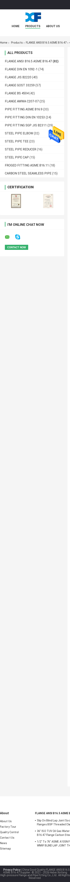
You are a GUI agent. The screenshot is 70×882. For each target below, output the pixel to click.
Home (15, 26)
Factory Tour (8, 826)
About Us (53, 26)
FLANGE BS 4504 (17, 93)
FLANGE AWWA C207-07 (22, 101)
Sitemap (5, 848)
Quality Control (9, 832)
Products (32, 26)
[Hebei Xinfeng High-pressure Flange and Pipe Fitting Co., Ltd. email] (10, 237)
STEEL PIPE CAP (17, 157)
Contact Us (7, 837)
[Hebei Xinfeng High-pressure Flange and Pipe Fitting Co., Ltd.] (35, 17)
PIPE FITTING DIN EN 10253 (25, 117)
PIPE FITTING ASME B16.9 (23, 109)
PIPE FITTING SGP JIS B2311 (26, 125)
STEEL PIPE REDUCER (20, 149)
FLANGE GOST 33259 (20, 85)
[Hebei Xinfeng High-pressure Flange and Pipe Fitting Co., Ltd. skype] (20, 237)
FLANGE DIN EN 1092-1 (21, 69)
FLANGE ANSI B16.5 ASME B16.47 (46, 42)
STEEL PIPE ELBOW (19, 133)
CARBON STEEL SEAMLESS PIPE (28, 173)
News (3, 843)
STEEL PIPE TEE (16, 141)
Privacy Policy (11, 869)
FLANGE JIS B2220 (18, 77)
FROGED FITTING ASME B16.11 (27, 165)
